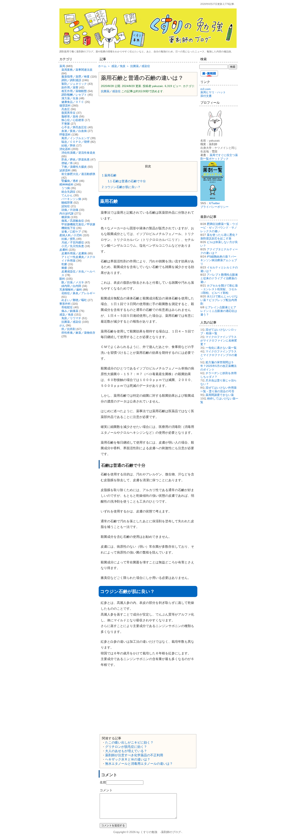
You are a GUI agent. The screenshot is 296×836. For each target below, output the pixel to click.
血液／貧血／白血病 (74, 130)
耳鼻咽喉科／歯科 (70, 289)
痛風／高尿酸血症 (72, 220)
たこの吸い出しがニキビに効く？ (129, 742)
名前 (103, 782)
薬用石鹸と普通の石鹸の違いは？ (142, 78)
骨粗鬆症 (67, 307)
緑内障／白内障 (71, 286)
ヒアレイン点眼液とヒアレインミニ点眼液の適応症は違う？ (218, 311)
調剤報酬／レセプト (74, 94)
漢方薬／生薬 (69, 98)
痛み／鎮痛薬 (69, 310)
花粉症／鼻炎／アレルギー (78, 293)
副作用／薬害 (69, 87)
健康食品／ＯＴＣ (72, 101)
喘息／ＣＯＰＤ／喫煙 (75, 141)
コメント (106, 790)
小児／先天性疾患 (72, 246)
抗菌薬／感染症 (111, 91)
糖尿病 (65, 217)
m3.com (205, 89)
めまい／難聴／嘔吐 (74, 300)
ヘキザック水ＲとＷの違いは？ (127, 759)
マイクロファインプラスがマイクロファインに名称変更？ (218, 340)
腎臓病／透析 (69, 180)
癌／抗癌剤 (68, 329)
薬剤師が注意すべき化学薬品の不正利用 (134, 755)
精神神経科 (66, 184)
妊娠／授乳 (68, 238)
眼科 (62, 278)
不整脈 (65, 123)
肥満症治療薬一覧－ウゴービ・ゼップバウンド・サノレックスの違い (219, 227)
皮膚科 (63, 249)
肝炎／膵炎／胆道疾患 (75, 159)
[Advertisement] (148, 128)
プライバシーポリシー (214, 206)
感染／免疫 (66, 314)
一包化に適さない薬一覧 (221, 347)
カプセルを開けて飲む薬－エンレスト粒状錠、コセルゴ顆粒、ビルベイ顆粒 (219, 289)
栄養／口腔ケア (71, 231)
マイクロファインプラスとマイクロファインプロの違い (218, 355)
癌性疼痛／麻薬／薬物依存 (78, 332)
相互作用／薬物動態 (74, 91)
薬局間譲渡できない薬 (220, 394)
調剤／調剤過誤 (71, 80)
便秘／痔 (67, 163)
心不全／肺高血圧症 (74, 127)
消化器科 (65, 149)
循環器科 (65, 105)
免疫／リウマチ (71, 318)
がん (62, 325)
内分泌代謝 (66, 213)
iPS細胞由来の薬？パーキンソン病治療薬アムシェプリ (218, 260)
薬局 (62, 66)
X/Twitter (214, 203)
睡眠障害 (67, 202)
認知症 (65, 206)
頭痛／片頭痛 (69, 209)
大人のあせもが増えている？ (126, 751)
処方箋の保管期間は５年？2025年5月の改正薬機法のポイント (218, 366)
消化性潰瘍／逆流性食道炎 (78, 152)
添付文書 (206, 95)
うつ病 (65, 188)
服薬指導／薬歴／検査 (75, 76)
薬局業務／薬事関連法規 (76, 69)
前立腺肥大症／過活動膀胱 (78, 174)
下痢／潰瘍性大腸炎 (74, 166)
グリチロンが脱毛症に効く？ (126, 746)
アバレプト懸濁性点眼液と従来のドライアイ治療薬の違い (219, 278)
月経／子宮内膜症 (72, 242)
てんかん (67, 195)
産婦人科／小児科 (70, 235)
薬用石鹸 (109, 175)
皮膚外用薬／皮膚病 (74, 253)
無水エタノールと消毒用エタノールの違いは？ (139, 763)
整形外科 (65, 303)
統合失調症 (68, 191)
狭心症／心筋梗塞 (72, 120)
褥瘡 (64, 267)
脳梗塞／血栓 (69, 116)
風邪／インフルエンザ (75, 138)
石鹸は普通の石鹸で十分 (127, 181)
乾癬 (64, 264)
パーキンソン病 (71, 199)
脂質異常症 (68, 112)
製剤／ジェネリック (74, 83)
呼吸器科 (65, 134)
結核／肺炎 (68, 145)
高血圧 (65, 109)
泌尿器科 (65, 170)
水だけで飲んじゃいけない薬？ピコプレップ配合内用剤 (219, 300)
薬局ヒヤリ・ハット (213, 92)
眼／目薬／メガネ (72, 282)
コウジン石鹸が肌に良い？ (121, 187)
